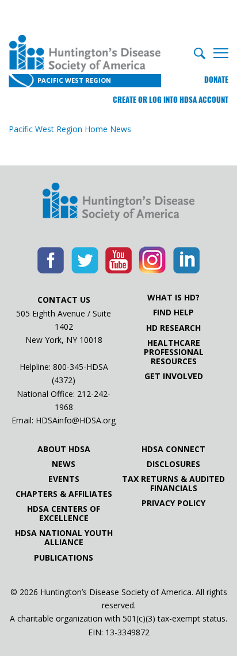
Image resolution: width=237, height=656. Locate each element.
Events (63, 479)
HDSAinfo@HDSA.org (76, 420)
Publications (63, 557)
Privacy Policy (173, 503)
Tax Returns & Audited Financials (173, 483)
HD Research (173, 328)
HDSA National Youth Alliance (64, 537)
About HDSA (63, 449)
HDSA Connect (173, 449)
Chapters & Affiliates (64, 494)
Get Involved (173, 376)
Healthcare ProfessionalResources (174, 352)
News (63, 464)
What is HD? (173, 297)
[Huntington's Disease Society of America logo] (118, 203)
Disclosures (173, 464)
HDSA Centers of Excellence (63, 513)
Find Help (173, 312)
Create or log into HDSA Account (170, 100)
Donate (216, 79)
